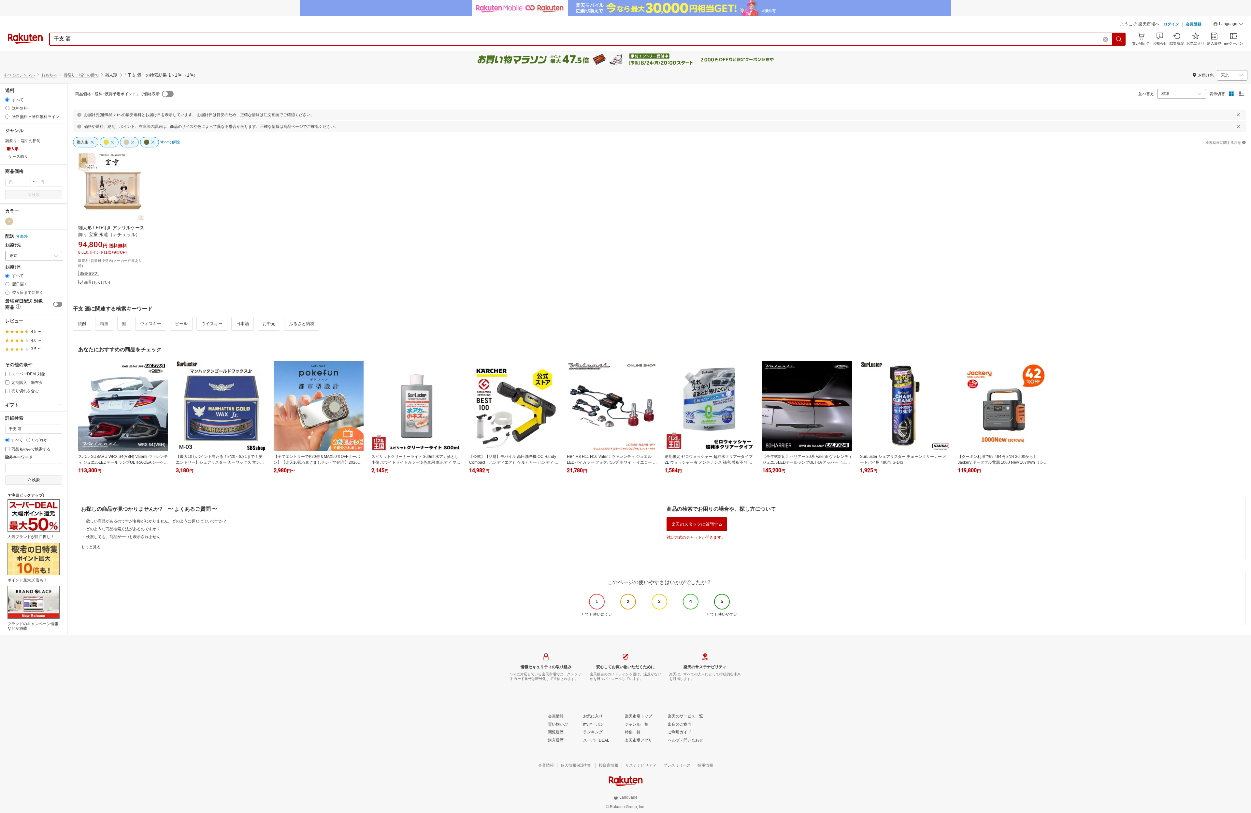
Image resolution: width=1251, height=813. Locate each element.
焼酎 (82, 323)
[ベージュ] (9, 221)
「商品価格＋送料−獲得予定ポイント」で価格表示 (115, 94)
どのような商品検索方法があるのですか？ (123, 529)
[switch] (57, 304)
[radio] (7, 100)
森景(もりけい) (97, 282)
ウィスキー (150, 323)
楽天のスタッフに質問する (696, 524)
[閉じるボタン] (1238, 115)
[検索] (1119, 39)
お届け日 (13, 267)
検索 (36, 194)
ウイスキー (212, 323)
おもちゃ (49, 75)
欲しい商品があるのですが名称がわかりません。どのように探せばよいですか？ (156, 521)
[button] (1228, 25)
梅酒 (104, 323)
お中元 (269, 323)
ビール (181, 323)
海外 (24, 236)
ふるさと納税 (301, 323)
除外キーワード (19, 457)
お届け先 (13, 245)
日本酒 (242, 323)
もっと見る (91, 547)
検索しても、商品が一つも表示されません (123, 536)
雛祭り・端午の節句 (81, 75)
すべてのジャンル (19, 75)
